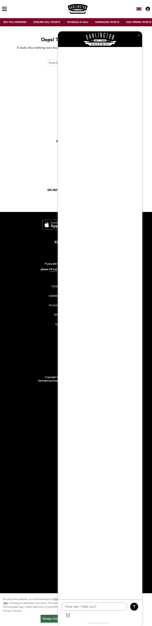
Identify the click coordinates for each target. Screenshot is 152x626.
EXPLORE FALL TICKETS (46, 22)
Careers (56, 286)
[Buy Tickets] (139, 9)
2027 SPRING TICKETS (138, 22)
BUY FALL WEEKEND (15, 22)
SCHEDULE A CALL (77, 22)
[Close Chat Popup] (139, 35)
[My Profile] (148, 9)
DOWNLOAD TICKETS (107, 22)
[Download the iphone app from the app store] (57, 229)
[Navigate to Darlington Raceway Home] (77, 9)
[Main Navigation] (3, 9)
